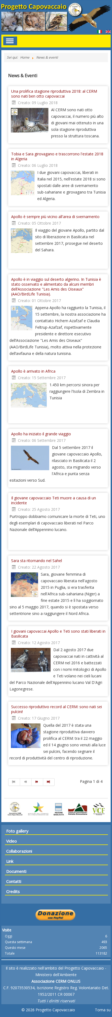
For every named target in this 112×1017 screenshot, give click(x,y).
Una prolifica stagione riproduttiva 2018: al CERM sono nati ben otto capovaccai (54, 94)
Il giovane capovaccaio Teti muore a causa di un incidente (53, 500)
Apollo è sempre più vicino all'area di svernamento (55, 216)
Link (9, 861)
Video (11, 841)
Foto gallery (17, 831)
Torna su (103, 1009)
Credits (13, 891)
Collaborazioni (19, 851)
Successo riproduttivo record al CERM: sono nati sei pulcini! (56, 709)
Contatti (13, 881)
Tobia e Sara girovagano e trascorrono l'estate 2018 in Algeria (57, 156)
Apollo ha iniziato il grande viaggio (41, 433)
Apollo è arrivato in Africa (33, 371)
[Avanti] (37, 782)
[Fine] (49, 782)
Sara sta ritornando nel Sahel (36, 560)
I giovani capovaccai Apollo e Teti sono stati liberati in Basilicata (58, 634)
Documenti (16, 871)
